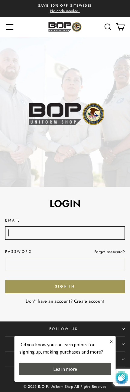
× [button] (111, 341)
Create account (89, 301)
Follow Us (63, 328)
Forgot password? (109, 252)
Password (18, 251)
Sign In (65, 286)
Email (12, 220)
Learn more (65, 369)
